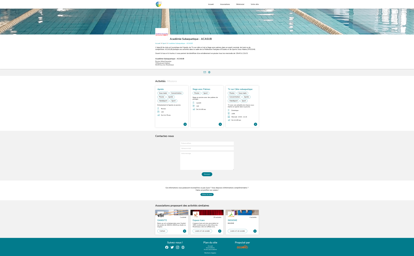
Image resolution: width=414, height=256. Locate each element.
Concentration (176, 93)
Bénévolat (240, 4)
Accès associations (210, 249)
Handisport (163, 101)
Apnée (170, 97)
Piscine (161, 97)
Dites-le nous (207, 194)
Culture (162, 231)
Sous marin (163, 93)
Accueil (211, 4)
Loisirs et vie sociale (202, 231)
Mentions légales (210, 253)
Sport (164, 43)
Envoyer (207, 174)
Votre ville (255, 4)
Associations (225, 4)
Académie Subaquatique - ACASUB (180, 43)
